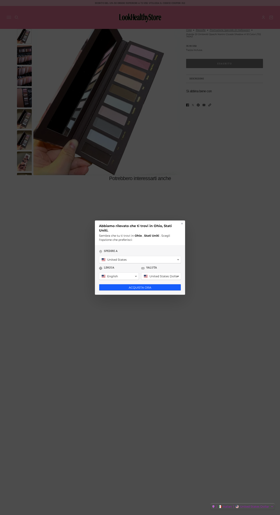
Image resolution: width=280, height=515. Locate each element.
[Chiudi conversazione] (182, 223)
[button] (242, 506)
